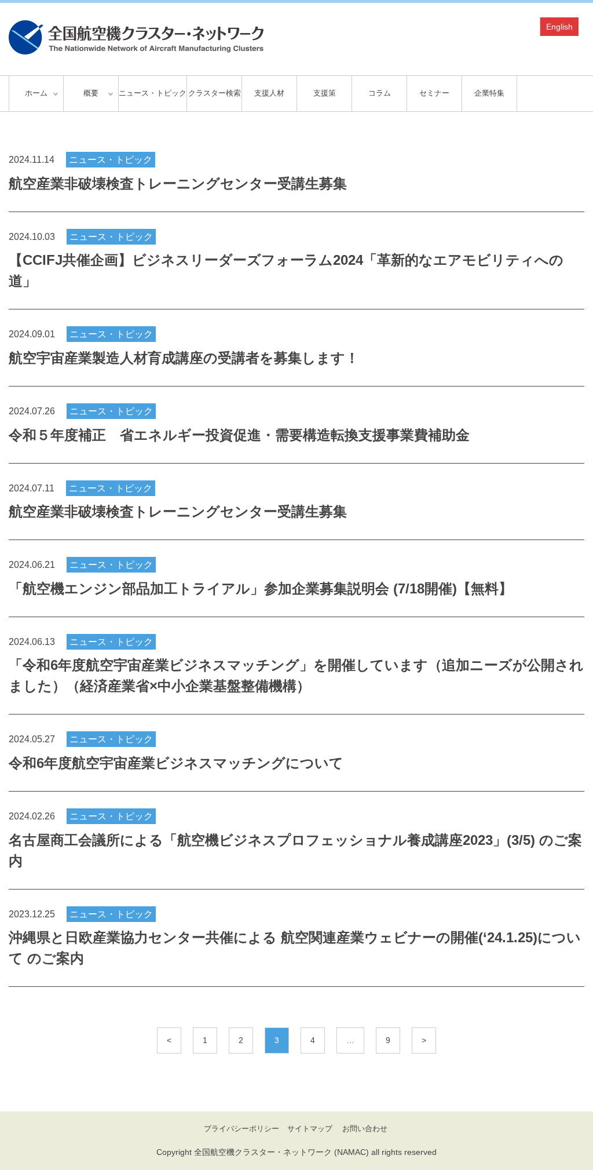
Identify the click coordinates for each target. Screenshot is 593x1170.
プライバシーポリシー (241, 1128)
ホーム (36, 93)
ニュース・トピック (152, 93)
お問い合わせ (364, 1128)
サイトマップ (309, 1128)
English (559, 26)
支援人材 (269, 93)
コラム (379, 93)
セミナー (434, 93)
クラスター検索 (214, 93)
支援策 (324, 93)
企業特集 (489, 93)
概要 (90, 93)
